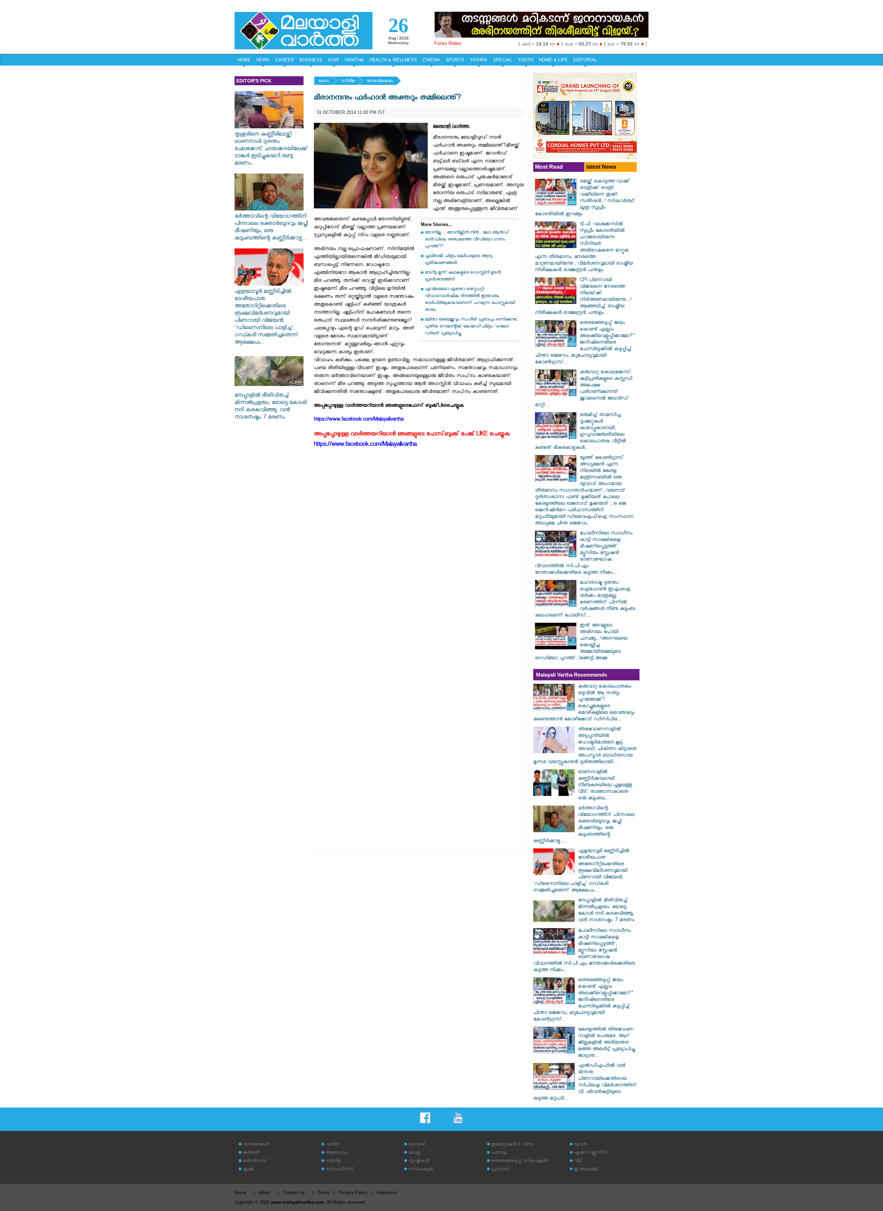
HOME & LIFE (553, 59)
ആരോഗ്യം (337, 1153)
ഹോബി (416, 1145)
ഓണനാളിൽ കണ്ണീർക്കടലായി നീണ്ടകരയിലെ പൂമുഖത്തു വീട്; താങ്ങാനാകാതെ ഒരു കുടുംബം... (605, 785)
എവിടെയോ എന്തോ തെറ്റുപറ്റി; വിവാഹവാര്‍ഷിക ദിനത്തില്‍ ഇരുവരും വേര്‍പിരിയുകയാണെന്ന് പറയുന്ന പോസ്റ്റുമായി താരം (470, 300)
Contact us (294, 1192)
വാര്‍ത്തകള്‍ (256, 1145)
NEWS (263, 59)
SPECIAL (502, 59)
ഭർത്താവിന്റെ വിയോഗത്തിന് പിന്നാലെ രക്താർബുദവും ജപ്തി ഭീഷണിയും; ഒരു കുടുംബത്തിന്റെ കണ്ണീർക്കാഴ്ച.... (271, 228)
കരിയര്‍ (251, 1153)
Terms (324, 1192)
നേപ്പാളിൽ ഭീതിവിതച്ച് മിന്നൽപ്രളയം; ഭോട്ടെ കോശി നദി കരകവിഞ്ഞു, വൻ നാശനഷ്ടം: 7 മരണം (271, 407)
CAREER (284, 59)
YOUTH (525, 59)
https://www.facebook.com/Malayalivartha (365, 445)
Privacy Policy (353, 1192)
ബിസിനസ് (255, 1161)
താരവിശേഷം (380, 81)
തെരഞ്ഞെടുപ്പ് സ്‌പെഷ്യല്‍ (519, 1161)
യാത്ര (414, 1153)
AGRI (333, 59)
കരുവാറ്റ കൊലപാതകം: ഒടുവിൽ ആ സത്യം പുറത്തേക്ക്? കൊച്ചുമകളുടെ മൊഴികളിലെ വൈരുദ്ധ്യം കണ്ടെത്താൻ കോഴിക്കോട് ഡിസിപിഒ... (584, 703)
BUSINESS (311, 59)
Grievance (386, 1192)
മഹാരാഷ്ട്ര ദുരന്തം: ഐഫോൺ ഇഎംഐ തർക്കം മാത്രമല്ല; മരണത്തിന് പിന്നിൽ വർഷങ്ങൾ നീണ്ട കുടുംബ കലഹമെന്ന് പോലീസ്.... (585, 599)
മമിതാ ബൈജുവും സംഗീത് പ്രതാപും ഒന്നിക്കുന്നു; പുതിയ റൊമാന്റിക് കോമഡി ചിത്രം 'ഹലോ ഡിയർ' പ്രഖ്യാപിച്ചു (471, 327)
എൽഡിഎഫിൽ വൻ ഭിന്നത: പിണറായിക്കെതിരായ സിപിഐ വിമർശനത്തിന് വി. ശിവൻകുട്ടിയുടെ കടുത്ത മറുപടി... (585, 1082)
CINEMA (431, 59)
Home (240, 1192)
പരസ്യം (499, 1153)
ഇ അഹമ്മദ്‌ (586, 1169)
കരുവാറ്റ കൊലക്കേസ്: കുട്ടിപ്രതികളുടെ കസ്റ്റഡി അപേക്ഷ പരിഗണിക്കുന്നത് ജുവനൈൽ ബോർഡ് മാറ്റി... (583, 389)
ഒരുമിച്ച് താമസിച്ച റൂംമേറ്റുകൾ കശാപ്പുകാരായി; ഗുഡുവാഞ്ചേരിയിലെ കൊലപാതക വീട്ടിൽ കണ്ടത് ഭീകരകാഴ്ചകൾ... (580, 432)
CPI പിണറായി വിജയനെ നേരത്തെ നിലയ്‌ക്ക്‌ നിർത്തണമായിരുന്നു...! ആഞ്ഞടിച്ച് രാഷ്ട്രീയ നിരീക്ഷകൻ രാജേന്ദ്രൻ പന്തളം (583, 297)
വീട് (578, 1161)
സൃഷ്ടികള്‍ (418, 1161)
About (264, 1192)
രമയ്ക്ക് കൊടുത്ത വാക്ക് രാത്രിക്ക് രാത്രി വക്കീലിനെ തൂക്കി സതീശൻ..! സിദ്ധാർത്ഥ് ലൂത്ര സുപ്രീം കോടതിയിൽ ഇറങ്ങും (585, 198)
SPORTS (455, 59)
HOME (244, 59)
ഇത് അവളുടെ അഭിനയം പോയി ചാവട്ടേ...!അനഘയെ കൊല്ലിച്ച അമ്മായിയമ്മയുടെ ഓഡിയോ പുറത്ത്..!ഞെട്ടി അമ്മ (581, 642)
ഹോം (323, 81)
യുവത (580, 1145)
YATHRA (478, 59)
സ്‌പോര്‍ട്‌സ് (340, 1169)
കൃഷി (248, 1169)
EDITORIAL (585, 59)
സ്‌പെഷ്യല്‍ (420, 1169)
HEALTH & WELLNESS (393, 59)
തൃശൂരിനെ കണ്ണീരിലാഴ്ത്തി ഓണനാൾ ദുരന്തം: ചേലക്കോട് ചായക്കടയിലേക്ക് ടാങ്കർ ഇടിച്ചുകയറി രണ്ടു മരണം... (271, 149)
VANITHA (354, 59)
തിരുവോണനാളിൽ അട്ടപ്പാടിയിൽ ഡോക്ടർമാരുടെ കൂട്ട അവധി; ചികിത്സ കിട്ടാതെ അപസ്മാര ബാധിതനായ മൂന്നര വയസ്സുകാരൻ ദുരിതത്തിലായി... (584, 746)
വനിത (332, 1145)
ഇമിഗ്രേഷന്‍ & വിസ (512, 1145)
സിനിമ (348, 81)
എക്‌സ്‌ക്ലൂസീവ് (590, 1153)
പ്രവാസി (500, 1169)
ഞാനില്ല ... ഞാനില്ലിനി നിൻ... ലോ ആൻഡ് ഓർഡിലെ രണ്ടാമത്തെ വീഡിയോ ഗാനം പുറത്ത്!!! (467, 240)
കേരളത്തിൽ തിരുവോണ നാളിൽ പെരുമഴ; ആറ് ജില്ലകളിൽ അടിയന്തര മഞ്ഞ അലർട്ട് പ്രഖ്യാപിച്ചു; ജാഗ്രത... (607, 1043)
